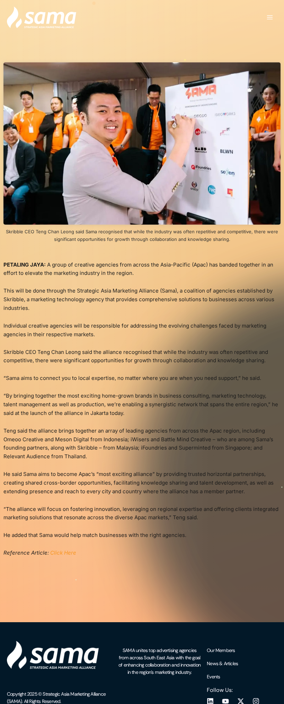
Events (213, 676)
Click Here (63, 552)
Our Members (221, 650)
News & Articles (222, 663)
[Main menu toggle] (270, 17)
